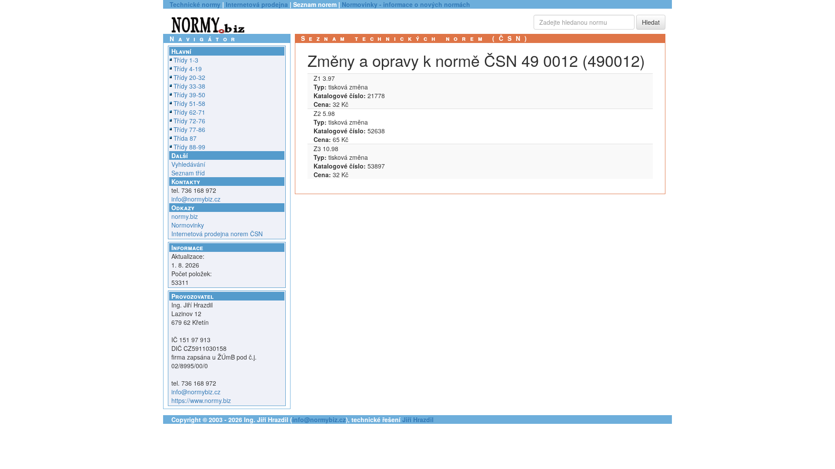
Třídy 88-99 (189, 146)
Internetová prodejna (257, 4)
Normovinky (187, 225)
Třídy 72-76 (189, 120)
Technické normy (195, 4)
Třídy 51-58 (189, 103)
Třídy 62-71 (189, 112)
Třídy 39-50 (189, 94)
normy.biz (184, 216)
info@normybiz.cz (195, 199)
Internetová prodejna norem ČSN (217, 233)
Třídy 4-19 (188, 68)
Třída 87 (185, 138)
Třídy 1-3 (186, 60)
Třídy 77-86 (189, 129)
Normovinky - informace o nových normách (406, 4)
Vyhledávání (188, 164)
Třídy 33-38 (189, 86)
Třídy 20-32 (189, 77)
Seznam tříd (188, 172)
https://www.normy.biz (201, 400)
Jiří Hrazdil (418, 419)
